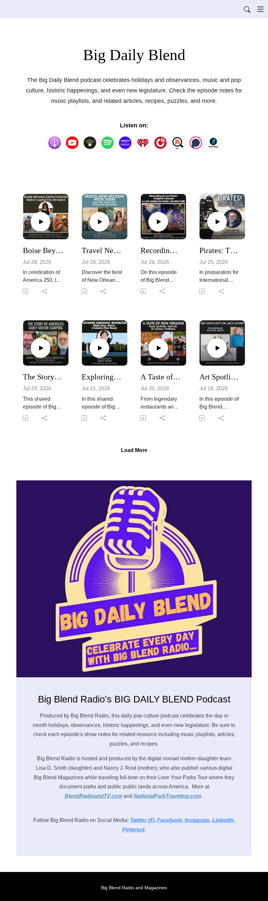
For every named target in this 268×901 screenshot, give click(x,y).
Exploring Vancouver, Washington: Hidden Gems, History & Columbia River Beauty (102, 377)
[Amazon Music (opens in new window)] (125, 143)
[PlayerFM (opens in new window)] (160, 143)
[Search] (247, 9)
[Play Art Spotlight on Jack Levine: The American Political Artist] (217, 348)
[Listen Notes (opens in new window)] (178, 143)
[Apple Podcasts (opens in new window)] (54, 143)
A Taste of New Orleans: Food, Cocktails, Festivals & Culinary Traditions (161, 377)
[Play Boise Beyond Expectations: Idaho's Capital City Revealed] (40, 222)
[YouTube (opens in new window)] (72, 143)
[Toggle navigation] (260, 9)
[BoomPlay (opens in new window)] (213, 143)
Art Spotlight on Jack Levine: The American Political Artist (219, 377)
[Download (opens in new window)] (26, 291)
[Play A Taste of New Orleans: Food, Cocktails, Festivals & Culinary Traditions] (158, 348)
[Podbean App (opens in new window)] (90, 143)
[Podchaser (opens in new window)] (196, 143)
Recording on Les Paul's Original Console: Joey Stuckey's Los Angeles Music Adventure (161, 250)
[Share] (45, 291)
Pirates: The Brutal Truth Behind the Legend (219, 250)
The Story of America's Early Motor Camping (43, 377)
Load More (134, 450)
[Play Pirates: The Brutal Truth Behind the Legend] (217, 222)
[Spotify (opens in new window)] (107, 143)
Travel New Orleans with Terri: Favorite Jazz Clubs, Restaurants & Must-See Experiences (102, 250)
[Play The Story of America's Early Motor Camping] (40, 348)
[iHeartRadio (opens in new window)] (143, 143)
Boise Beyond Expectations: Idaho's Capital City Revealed (43, 250)
